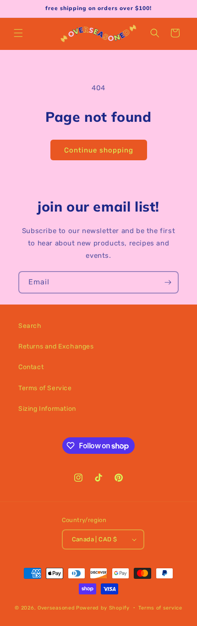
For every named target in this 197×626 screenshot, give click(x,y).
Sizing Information (47, 409)
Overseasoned (56, 607)
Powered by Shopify (103, 607)
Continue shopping (98, 150)
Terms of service (160, 608)
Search (30, 326)
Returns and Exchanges (56, 346)
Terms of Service (45, 388)
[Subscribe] (168, 282)
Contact (31, 367)
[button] (18, 33)
